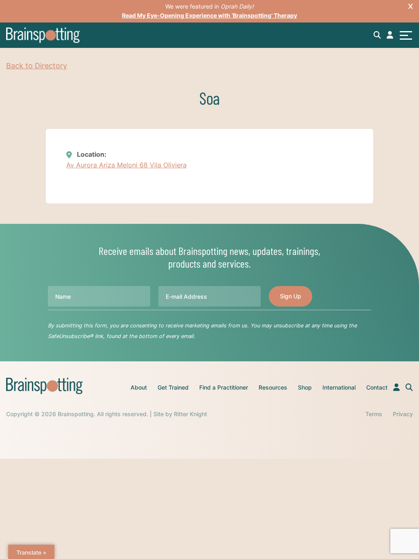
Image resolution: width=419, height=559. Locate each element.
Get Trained (173, 387)
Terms (373, 413)
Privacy (403, 413)
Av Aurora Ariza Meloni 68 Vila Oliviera (126, 165)
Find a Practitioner (223, 387)
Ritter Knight (190, 413)
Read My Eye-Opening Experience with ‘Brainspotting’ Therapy (209, 15)
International (339, 387)
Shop (305, 387)
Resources (273, 387)
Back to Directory (36, 65)
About (139, 387)
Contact (376, 387)
